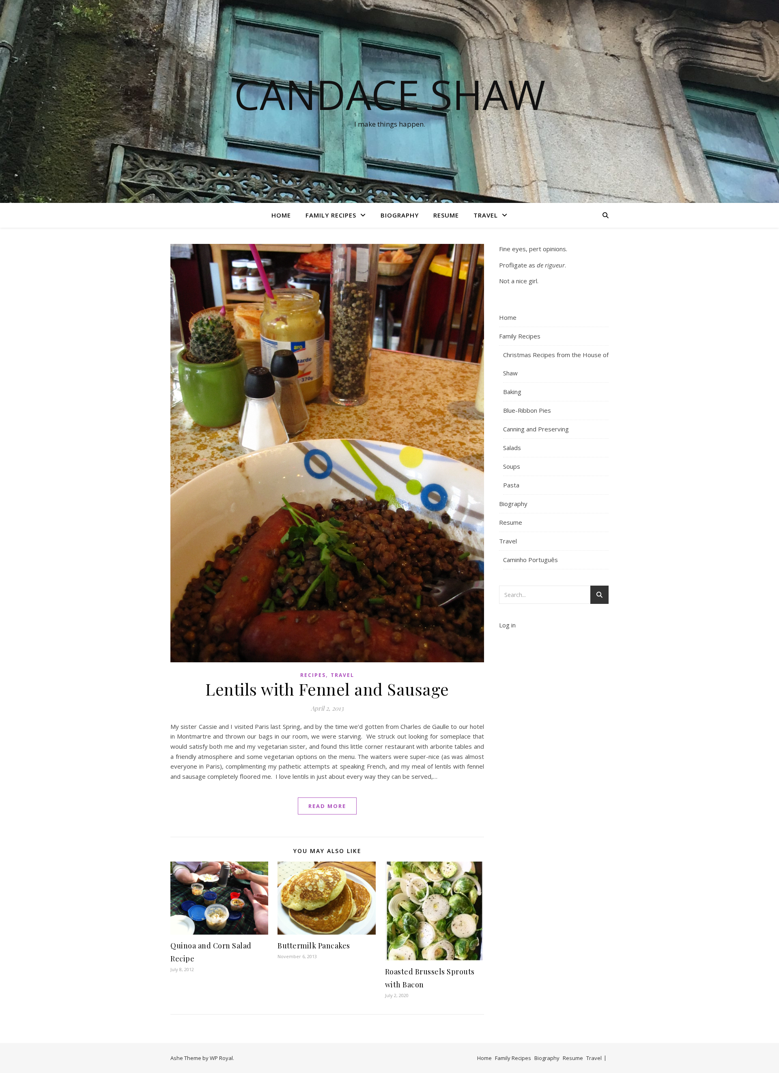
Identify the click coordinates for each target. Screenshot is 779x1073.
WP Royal (221, 1058)
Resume (446, 215)
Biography (400, 215)
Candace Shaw (389, 94)
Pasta (511, 485)
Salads (512, 448)
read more (327, 806)
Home (281, 215)
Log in (507, 625)
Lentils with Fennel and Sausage (327, 689)
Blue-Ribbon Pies (527, 410)
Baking (512, 392)
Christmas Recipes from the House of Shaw (556, 364)
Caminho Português (530, 560)
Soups (511, 466)
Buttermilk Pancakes (314, 945)
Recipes (313, 675)
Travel (485, 215)
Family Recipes (331, 215)
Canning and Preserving (536, 429)
